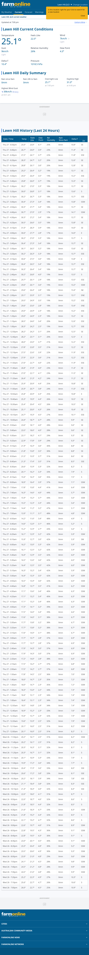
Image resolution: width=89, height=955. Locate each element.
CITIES (4, 924)
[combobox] (81, 22)
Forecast (28, 12)
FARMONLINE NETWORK (12, 944)
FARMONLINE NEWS (10, 937)
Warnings (39, 12)
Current (18, 12)
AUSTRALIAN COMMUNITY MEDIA (16, 930)
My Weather (6, 12)
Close (83, 16)
